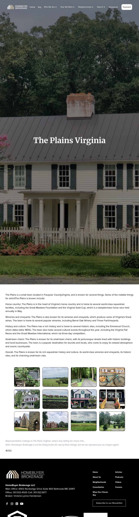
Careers (118, 487)
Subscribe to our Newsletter (109, 503)
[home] (17, 7)
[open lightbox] (27, 377)
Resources (113, 7)
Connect (127, 7)
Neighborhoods (99, 482)
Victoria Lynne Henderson (27, 496)
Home (32, 7)
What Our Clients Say (100, 493)
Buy (39, 7)
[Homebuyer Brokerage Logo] (25, 474)
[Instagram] (12, 503)
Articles (118, 472)
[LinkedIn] (16, 503)
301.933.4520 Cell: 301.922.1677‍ (30, 492)
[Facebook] (7, 503)
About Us (97, 477)
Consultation (98, 487)
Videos (118, 482)
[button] (51, 7)
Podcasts (119, 477)
